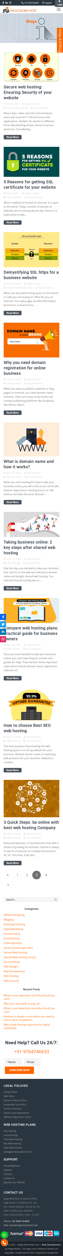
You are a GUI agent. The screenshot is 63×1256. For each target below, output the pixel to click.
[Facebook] (3, 617)
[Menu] (59, 9)
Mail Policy (9, 1096)
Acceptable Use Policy (15, 1104)
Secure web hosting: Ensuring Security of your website (28, 92)
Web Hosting (13, 562)
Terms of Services (13, 1108)
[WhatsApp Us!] (4, 1234)
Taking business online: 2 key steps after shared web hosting (29, 547)
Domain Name (14, 383)
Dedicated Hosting (14, 924)
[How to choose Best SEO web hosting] (31, 690)
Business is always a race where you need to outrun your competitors (29, 1018)
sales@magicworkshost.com (23, 1225)
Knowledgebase (12, 1165)
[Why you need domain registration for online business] (31, 324)
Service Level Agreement (16, 1112)
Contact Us (9, 1178)
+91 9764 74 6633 (20, 1221)
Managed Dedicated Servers (18, 1151)
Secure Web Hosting (17, 107)
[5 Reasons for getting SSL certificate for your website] (31, 149)
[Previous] (8, 875)
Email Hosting (12, 938)
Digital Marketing (13, 929)
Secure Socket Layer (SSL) (20, 287)
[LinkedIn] (3, 632)
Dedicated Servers (13, 1147)
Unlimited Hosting (13, 1139)
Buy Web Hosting (12, 1143)
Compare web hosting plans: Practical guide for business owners (31, 633)
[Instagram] (3, 639)
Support (8, 1169)
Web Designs (11, 966)
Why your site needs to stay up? (22, 1003)
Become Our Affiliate (14, 1182)
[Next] (8, 884)
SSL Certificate (14, 197)
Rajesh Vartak (32, 103)
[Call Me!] (4, 1242)
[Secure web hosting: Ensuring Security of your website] (31, 54)
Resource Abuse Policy (15, 1100)
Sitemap (8, 1174)
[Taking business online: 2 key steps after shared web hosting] (31, 514)
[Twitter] (3, 624)
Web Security (11, 980)
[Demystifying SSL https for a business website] (31, 234)
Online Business (13, 943)
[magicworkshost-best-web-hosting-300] (19, 9)
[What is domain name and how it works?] (31, 424)
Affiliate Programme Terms (17, 1117)
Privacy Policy (10, 1091)
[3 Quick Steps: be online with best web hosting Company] (31, 782)
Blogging (9, 919)
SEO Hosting (10, 1130)
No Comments (41, 107)
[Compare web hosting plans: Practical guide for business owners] (31, 600)
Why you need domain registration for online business (25, 368)
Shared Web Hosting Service (20, 957)
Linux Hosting (11, 1135)
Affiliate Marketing (14, 915)
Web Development (14, 971)
